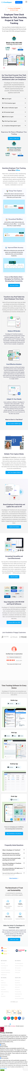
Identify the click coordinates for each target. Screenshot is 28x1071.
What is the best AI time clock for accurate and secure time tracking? (11, 854)
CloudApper (13, 1026)
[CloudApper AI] (6, 2)
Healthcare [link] (3, 982)
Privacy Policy (18, 991)
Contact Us (18, 2)
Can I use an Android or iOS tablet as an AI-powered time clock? (12, 869)
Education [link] (3, 996)
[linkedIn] (12, 1002)
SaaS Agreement (18, 994)
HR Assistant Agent (8, 112)
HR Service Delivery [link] (19, 965)
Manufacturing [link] (4, 985)
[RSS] (15, 1002)
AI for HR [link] (3, 963)
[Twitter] (11, 1002)
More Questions (13, 878)
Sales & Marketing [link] (5, 991)
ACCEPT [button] (2, 1070)
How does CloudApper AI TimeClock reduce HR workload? (11, 864)
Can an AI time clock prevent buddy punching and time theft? (11, 859)
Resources (17, 987)
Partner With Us (18, 985)
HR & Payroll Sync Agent (10, 121)
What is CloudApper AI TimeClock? (11, 850)
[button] (14, 99)
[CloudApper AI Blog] (14, 1002)
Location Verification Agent (10, 108)
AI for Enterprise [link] (4, 965)
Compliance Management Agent (11, 126)
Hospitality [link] (3, 989)
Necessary (3, 1045)
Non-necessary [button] (3, 1056)
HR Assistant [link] (18, 968)
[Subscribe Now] (17, 1002)
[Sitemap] (16, 1002)
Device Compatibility (19, 998)
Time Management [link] (19, 963)
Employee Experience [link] (5, 972)
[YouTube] (13, 1002)
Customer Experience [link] (5, 970)
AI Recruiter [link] (17, 972)
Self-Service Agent (8, 117)
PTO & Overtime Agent (9, 103)
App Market (17, 982)
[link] (14, 1023)
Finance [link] (2, 987)
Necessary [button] (2, 1043)
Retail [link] (2, 980)
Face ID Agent (7, 99)
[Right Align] (26, 2)
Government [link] (3, 968)
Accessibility (17, 996)
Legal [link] (2, 994)
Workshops (17, 980)
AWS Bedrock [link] (4, 974)
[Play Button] (4, 68)
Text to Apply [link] (18, 970)
